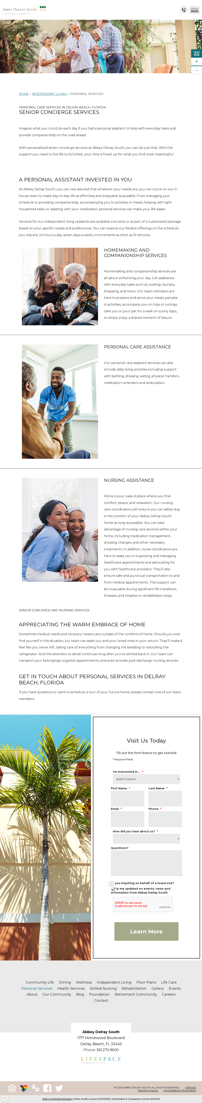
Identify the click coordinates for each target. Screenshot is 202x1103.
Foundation (99, 994)
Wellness (84, 982)
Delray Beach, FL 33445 (101, 1044)
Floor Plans (146, 982)
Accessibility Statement (180, 1090)
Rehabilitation (134, 988)
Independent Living (49, 94)
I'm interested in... (128, 772)
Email (116, 809)
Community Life (40, 982)
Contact (101, 1000)
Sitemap (190, 1087)
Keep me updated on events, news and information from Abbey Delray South (140, 890)
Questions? (119, 848)
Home (24, 94)
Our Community (56, 994)
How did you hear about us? (135, 831)
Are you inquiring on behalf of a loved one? (141, 883)
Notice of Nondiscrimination (57, 1099)
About (32, 994)
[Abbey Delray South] (24, 10)
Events (175, 988)
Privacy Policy (148, 1090)
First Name (120, 788)
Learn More (146, 931)
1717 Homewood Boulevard (101, 1038)
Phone (155, 809)
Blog (80, 994)
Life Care (169, 982)
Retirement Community (136, 994)
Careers (169, 994)
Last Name (158, 788)
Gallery (158, 988)
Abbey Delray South (101, 1032)
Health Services (71, 988)
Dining (65, 982)
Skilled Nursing (103, 988)
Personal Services (36, 988)
